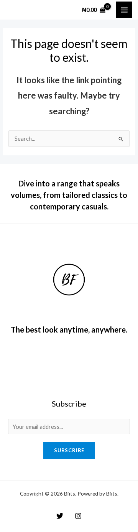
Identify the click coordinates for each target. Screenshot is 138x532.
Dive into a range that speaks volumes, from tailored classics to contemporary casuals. (69, 195)
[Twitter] (59, 515)
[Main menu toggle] (124, 10)
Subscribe (69, 450)
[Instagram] (78, 515)
